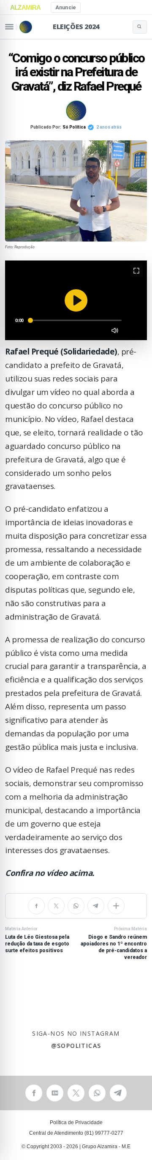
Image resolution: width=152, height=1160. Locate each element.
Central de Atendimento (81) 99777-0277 (76, 1133)
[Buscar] (140, 27)
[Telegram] (95, 905)
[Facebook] (36, 905)
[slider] (76, 320)
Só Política (74, 127)
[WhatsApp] (76, 905)
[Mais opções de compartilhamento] (116, 905)
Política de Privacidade (76, 1122)
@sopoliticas (76, 1046)
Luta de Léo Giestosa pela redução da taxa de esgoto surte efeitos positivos (37, 939)
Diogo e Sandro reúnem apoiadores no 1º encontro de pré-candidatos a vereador (114, 943)
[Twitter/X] (56, 905)
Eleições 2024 (76, 26)
